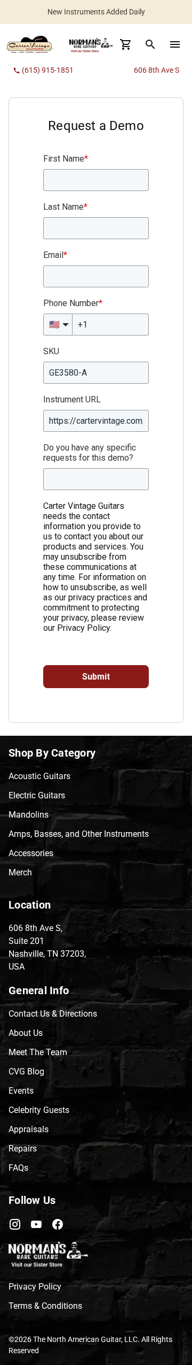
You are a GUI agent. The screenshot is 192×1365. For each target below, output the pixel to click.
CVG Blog (26, 1071)
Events (21, 1091)
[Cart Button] (126, 44)
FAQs (18, 1168)
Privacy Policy (35, 1287)
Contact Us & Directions (53, 1014)
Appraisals (29, 1129)
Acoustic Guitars (39, 776)
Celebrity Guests (39, 1110)
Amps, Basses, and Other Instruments (79, 834)
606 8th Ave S (156, 70)
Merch (20, 872)
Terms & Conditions (45, 1306)
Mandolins (29, 815)
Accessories (31, 853)
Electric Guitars (37, 795)
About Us (26, 1033)
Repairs (23, 1148)
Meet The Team (38, 1052)
